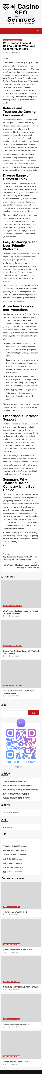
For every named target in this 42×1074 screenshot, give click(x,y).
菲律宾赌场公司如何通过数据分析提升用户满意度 (21, 790)
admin (7, 52)
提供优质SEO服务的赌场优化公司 (15, 781)
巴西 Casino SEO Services (12, 859)
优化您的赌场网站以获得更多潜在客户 (16, 798)
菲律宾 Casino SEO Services (13, 867)
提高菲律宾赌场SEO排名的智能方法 (16, 794)
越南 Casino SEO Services (12, 872)
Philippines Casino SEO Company (15, 846)
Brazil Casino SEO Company (13, 842)
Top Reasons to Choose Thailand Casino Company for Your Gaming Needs (20, 557)
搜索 (3, 704)
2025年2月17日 (15, 52)
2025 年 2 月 (7, 827)
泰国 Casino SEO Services (21, 13)
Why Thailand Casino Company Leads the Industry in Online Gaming (21, 565)
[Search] (38, 31)
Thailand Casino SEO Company (13, 40)
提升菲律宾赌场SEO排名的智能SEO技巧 (17, 785)
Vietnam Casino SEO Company (14, 855)
